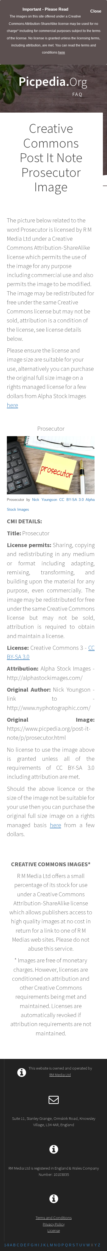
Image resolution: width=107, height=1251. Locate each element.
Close (95, 11)
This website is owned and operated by (60, 1071)
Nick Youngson (44, 500)
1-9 (6, 1245)
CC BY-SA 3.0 (71, 500)
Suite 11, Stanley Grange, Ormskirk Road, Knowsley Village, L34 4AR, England (53, 1121)
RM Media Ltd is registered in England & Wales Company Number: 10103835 (54, 1171)
